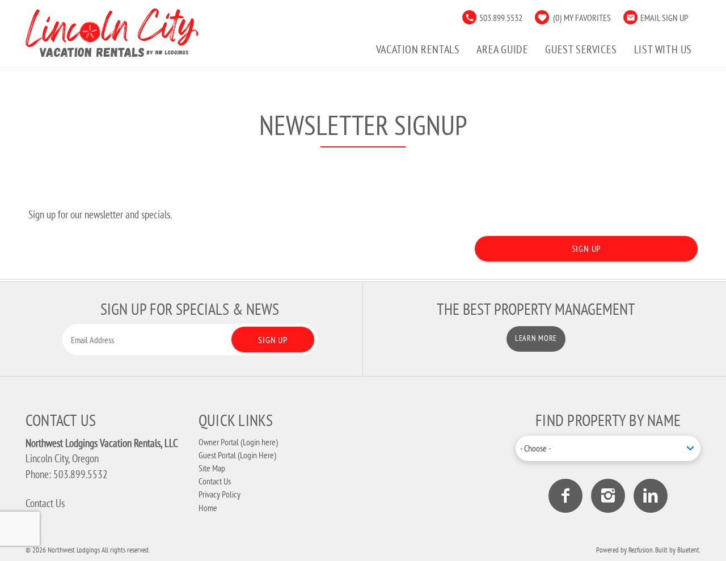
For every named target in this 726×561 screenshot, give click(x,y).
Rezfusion (640, 549)
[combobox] (608, 448)
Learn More (536, 338)
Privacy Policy (219, 494)
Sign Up (586, 248)
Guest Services (581, 49)
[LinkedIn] (651, 496)
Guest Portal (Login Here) (237, 455)
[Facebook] (565, 496)
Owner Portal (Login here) (238, 442)
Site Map (212, 468)
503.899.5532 (500, 17)
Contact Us (45, 503)
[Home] (112, 30)
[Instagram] (608, 496)
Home (208, 507)
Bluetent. (688, 549)
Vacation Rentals (418, 49)
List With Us (663, 49)
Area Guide (502, 49)
